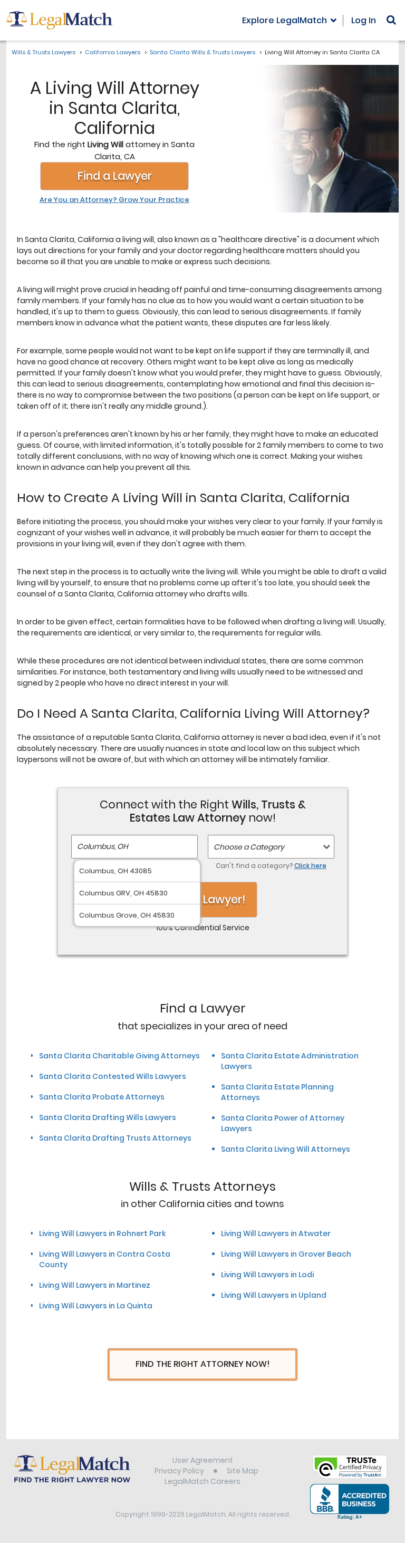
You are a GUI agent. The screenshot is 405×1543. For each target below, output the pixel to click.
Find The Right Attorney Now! (203, 1364)
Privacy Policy (179, 1470)
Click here (310, 865)
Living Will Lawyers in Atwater (276, 1233)
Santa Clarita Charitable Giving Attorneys (119, 1055)
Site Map (242, 1470)
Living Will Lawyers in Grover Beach (286, 1254)
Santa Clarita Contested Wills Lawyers (112, 1076)
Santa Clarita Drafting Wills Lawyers (107, 1117)
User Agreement (202, 1460)
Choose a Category (249, 847)
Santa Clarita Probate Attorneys (102, 1097)
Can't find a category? (271, 865)
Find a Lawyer (115, 176)
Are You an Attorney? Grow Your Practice (114, 200)
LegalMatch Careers (202, 1481)
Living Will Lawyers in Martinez (94, 1285)
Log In (363, 20)
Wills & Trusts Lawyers (43, 52)
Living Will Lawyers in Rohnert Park (102, 1233)
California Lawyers (112, 52)
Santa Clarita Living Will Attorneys (285, 1149)
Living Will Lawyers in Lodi (267, 1274)
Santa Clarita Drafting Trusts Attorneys (115, 1138)
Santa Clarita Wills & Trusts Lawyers (202, 52)
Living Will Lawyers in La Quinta (95, 1305)
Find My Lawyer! (202, 899)
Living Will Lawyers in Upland (273, 1295)
